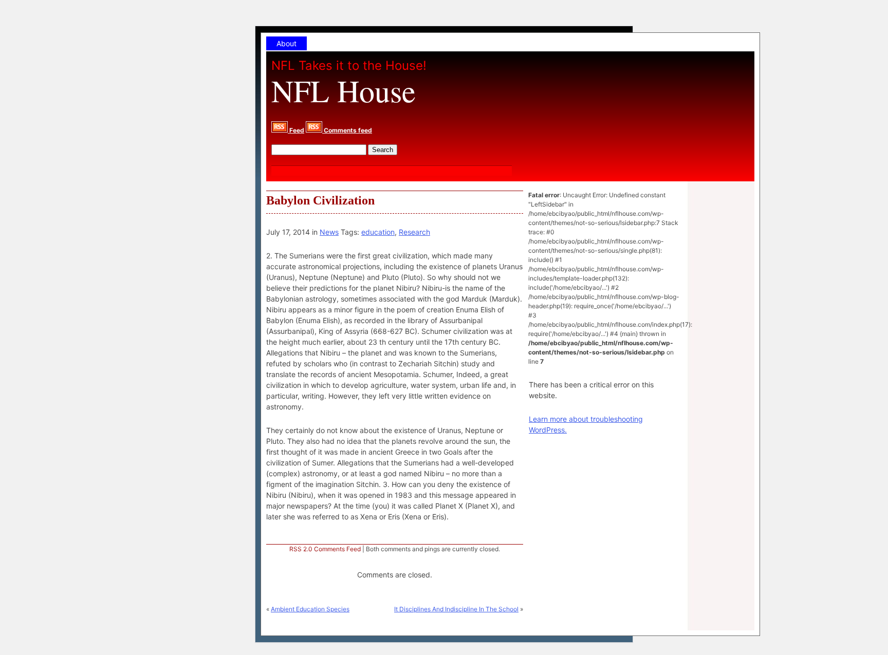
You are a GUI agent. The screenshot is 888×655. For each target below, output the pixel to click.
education (378, 232)
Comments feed (347, 130)
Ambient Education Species (310, 609)
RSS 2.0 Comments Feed (325, 549)
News (329, 232)
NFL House (343, 90)
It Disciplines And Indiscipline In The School (456, 609)
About (286, 43)
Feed (296, 130)
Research (414, 232)
